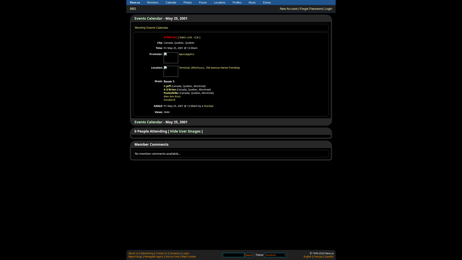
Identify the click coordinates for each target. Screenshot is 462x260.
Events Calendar (148, 18)
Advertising (147, 253)
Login (328, 8)
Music (252, 2)
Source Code (172, 256)
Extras (267, 2)
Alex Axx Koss (172, 96)
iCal (196, 37)
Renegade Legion (153, 256)
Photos (188, 2)
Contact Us (161, 253)
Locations (219, 2)
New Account (289, 8)
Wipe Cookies (188, 256)
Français (318, 256)
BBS (133, 8)
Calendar (171, 2)
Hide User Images (185, 131)
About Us (133, 253)
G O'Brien (170, 89)
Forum (203, 2)
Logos (185, 253)
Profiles (237, 2)
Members (152, 2)
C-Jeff (167, 86)
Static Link (185, 37)
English (307, 256)
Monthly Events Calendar (151, 28)
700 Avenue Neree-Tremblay (223, 67)
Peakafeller (171, 93)
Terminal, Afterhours (191, 67)
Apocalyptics (186, 54)
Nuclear (209, 106)
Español (329, 256)
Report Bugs (135, 256)
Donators (175, 253)
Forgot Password (311, 8)
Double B (169, 99)
